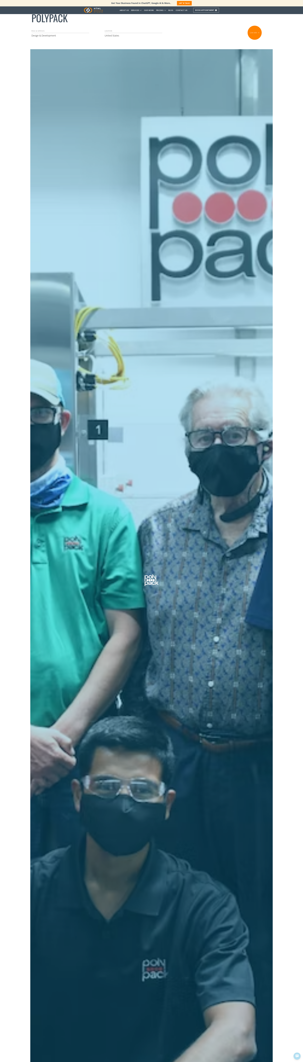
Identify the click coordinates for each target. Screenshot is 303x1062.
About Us (124, 10)
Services (135, 10)
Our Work (149, 10)
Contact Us (181, 10)
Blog (170, 10)
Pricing (160, 10)
